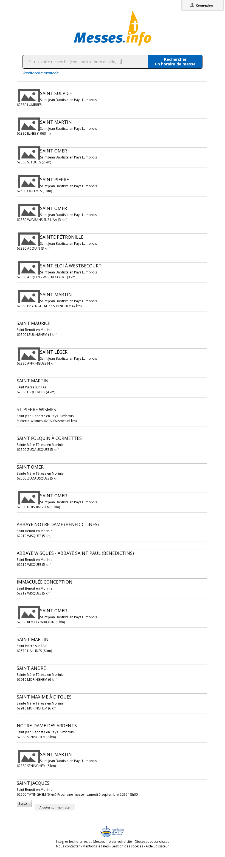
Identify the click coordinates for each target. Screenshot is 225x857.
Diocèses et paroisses (152, 841)
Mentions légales (96, 846)
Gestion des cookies (127, 846)
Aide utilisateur (157, 846)
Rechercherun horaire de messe (175, 62)
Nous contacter (68, 846)
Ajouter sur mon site (55, 807)
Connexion (204, 5)
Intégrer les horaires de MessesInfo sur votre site (94, 841)
